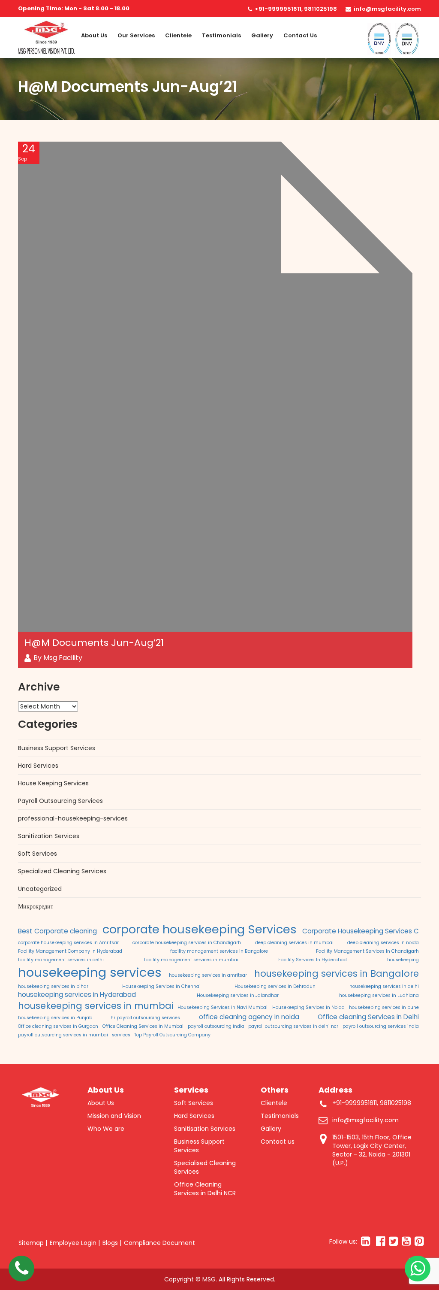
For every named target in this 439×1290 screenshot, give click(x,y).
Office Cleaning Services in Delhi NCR (205, 1188)
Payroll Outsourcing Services (60, 800)
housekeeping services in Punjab (55, 1017)
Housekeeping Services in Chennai (161, 986)
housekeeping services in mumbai (95, 1005)
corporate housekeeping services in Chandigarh (186, 942)
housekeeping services (90, 972)
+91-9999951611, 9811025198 (296, 9)
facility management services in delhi (61, 960)
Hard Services (38, 765)
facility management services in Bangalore (219, 951)
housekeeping (403, 960)
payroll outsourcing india (216, 1026)
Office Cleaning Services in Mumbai (142, 1026)
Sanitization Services (48, 836)
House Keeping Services (53, 783)
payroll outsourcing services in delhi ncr (293, 1026)
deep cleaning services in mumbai (294, 942)
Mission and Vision (114, 1115)
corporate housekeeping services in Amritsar (68, 942)
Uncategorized (40, 888)
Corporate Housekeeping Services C (360, 931)
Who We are (105, 1128)
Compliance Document (159, 1243)
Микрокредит (35, 906)
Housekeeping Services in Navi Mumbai (222, 1007)
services (121, 1035)
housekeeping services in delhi (384, 986)
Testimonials (221, 35)
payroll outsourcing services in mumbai (63, 1035)
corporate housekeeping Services (199, 929)
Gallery (262, 35)
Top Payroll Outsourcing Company (172, 1035)
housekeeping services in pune (384, 1007)
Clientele (178, 35)
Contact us (300, 35)
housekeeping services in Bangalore (336, 973)
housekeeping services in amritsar (208, 975)
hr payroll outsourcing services (145, 1017)
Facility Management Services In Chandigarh (367, 951)
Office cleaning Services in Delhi (368, 1016)
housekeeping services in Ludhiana (379, 995)
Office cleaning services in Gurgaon (58, 1026)
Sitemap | (32, 1243)
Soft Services (37, 853)
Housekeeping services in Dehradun (275, 986)
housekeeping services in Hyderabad (77, 994)
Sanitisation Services (204, 1128)
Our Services (136, 35)
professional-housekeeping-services (73, 818)
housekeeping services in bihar (53, 986)
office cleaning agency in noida (249, 1016)
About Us (94, 35)
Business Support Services (56, 748)
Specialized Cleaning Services (62, 871)
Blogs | (111, 1243)
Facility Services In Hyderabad (312, 960)
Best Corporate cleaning (57, 931)
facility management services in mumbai (191, 960)
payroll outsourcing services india (381, 1026)
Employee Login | (75, 1243)
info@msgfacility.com (387, 9)
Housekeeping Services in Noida (308, 1007)
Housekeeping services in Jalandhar (238, 995)
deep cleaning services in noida (383, 942)
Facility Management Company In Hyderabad (70, 951)
